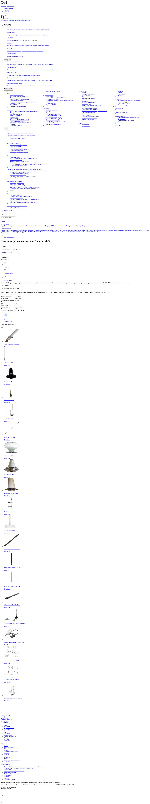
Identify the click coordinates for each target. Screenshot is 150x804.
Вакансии (6, 13)
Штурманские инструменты (81, 230)
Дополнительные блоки (139, 230)
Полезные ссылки (5, 764)
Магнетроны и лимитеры (58, 230)
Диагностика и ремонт (13, 143)
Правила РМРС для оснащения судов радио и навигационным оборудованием (25, 766)
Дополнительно (83, 91)
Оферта (6, 750)
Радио (8, 93)
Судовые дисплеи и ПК (34, 231)
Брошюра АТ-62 (8, 321)
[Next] (2, 327)
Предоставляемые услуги (10, 747)
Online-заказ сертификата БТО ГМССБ (14, 771)
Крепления (105, 230)
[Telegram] (5, 798)
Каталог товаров (8, 88)
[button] (75, 722)
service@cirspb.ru (5, 20)
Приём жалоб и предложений (12, 773)
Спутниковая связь (48, 95)
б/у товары (79, 226)
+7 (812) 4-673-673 (6, 18)
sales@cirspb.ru (15, 20)
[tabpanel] (75, 303)
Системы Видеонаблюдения (8, 230)
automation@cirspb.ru (6, 719)
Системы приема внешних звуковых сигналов (120, 230)
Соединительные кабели (96, 230)
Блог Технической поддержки (12, 755)
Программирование (12, 155)
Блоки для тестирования (39, 230)
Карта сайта (7, 761)
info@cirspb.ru (25, 20)
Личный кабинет (8, 8)
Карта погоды (7, 769)
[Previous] (1, 327)
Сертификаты (7, 757)
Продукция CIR (119, 108)
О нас (2, 743)
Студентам (6, 778)
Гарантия (6, 753)
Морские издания (69, 230)
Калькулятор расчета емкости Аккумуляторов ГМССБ (18, 768)
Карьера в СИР (8, 775)
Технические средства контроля (24, 230)
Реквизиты (7, 10)
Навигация (10, 110)
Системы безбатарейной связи (67, 231)
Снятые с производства (121, 112)
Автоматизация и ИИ (9, 779)
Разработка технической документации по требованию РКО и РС (24, 169)
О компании (7, 24)
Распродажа (118, 125)
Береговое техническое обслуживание (17, 206)
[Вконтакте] (5, 792)
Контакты (6, 11)
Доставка (6, 754)
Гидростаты (97, 231)
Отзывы (6, 758)
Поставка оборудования (13, 193)
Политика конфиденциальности (12, 760)
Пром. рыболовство (120, 116)
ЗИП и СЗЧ (49, 230)
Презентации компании (10, 772)
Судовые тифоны (23, 231)
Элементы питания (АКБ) (12, 231)
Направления (7, 59)
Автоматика (46, 108)
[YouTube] (5, 795)
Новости (6, 746)
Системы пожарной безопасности (50, 231)
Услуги (6, 128)
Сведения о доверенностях (11, 751)
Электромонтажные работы (14, 181)
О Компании (7, 748)
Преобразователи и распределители (84, 231)
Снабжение (118, 99)
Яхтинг (81, 123)
